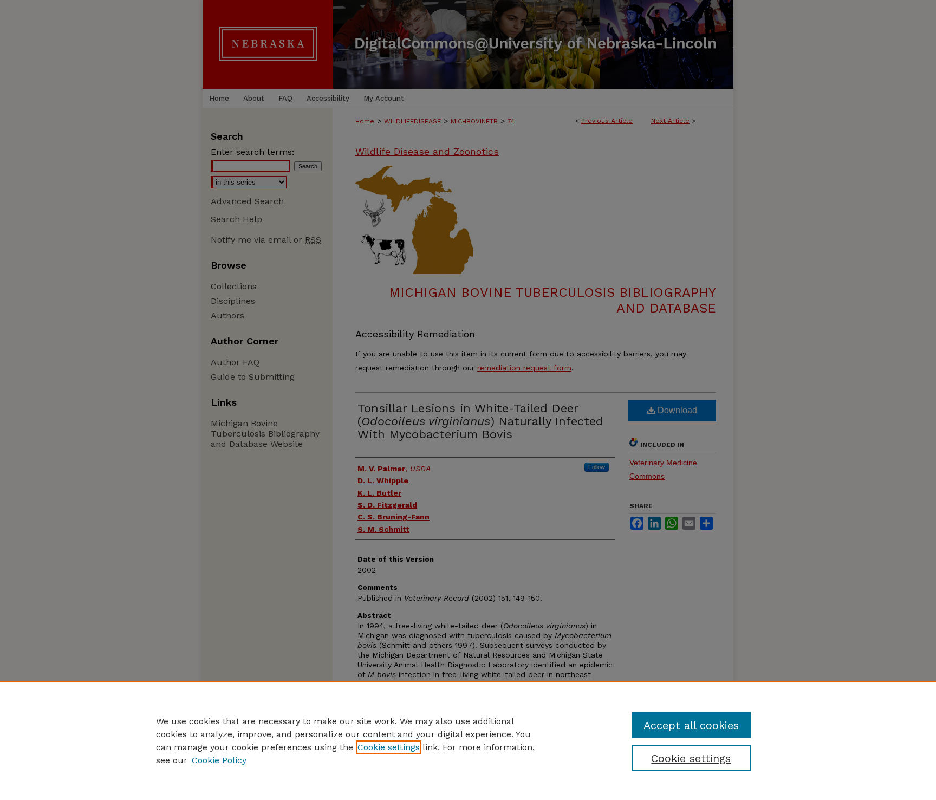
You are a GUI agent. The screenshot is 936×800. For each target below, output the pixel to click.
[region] (468, 740)
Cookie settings (389, 747)
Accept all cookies (691, 725)
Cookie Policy (219, 760)
